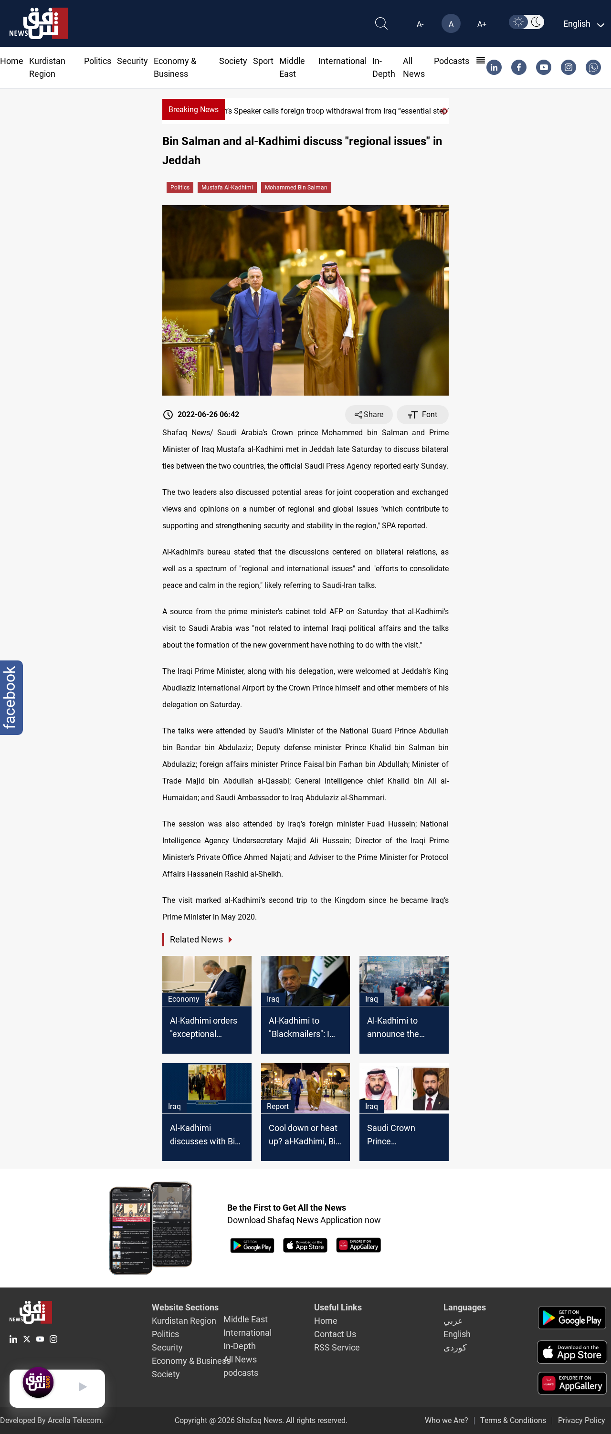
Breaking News (194, 109)
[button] (442, 111)
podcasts (451, 61)
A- (420, 24)
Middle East (245, 1319)
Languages (464, 1307)
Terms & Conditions (513, 1420)
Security (132, 61)
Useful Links (338, 1307)
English (457, 1334)
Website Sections (185, 1307)
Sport (263, 61)
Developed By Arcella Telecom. (51, 1420)
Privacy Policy (581, 1420)
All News (240, 1359)
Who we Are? (446, 1420)
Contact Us (335, 1334)
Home (11, 61)
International (342, 61)
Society (233, 61)
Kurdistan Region (184, 1321)
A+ (481, 24)
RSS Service (337, 1347)
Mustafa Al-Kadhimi (227, 187)
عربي (453, 1321)
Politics (97, 61)
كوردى (455, 1347)
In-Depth (239, 1346)
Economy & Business (191, 1361)
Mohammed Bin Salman (296, 187)
